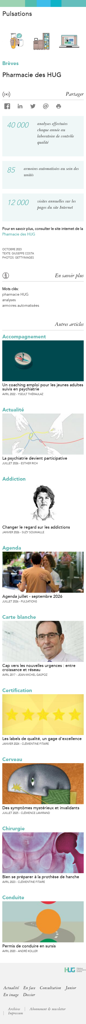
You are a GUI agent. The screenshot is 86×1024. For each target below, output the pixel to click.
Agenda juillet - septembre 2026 (32, 596)
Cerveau (12, 759)
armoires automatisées (20, 305)
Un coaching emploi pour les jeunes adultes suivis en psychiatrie (42, 387)
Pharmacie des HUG (18, 234)
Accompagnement (24, 336)
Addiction (14, 479)
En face (29, 987)
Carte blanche (19, 617)
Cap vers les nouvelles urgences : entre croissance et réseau (38, 668)
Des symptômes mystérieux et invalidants (40, 808)
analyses (9, 300)
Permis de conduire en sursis (29, 946)
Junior (71, 987)
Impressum (15, 1013)
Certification (17, 690)
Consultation (50, 987)
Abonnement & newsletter (48, 1009)
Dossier (29, 994)
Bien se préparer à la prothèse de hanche (40, 877)
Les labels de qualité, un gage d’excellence (42, 739)
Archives (14, 1009)
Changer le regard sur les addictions (36, 527)
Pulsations (17, 14)
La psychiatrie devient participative (34, 458)
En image (11, 994)
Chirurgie (13, 828)
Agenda (11, 548)
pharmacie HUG (15, 294)
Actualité (13, 410)
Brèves (10, 63)
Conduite (13, 897)
